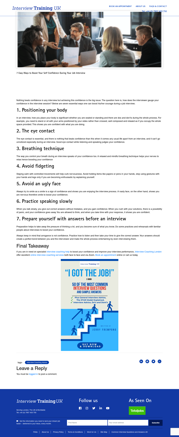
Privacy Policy (58, 432)
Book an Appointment (120, 6)
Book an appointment (105, 255)
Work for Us (91, 432)
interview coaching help (58, 251)
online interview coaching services (47, 255)
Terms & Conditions (75, 432)
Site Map (103, 432)
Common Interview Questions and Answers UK (130, 432)
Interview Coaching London (148, 251)
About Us (140, 6)
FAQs (35, 432)
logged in (33, 374)
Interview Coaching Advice (37, 362)
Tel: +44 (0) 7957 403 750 (154, 11)
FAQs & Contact (158, 6)
